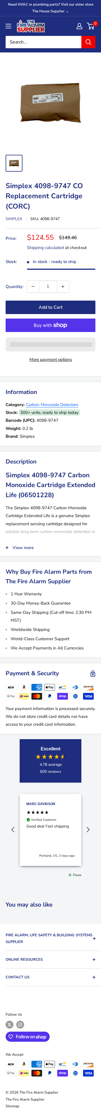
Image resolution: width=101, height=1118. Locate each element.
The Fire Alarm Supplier (25, 1099)
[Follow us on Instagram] (20, 1025)
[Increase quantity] (63, 286)
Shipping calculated (45, 247)
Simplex (14, 219)
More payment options (50, 359)
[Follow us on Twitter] (9, 1025)
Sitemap (12, 1106)
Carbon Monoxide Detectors (52, 404)
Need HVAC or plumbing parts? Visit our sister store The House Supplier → (50, 8)
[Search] (88, 42)
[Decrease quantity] (33, 286)
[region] (50, 830)
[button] (13, 829)
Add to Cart (51, 307)
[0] (90, 26)
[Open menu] (8, 26)
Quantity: (15, 286)
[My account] (79, 26)
